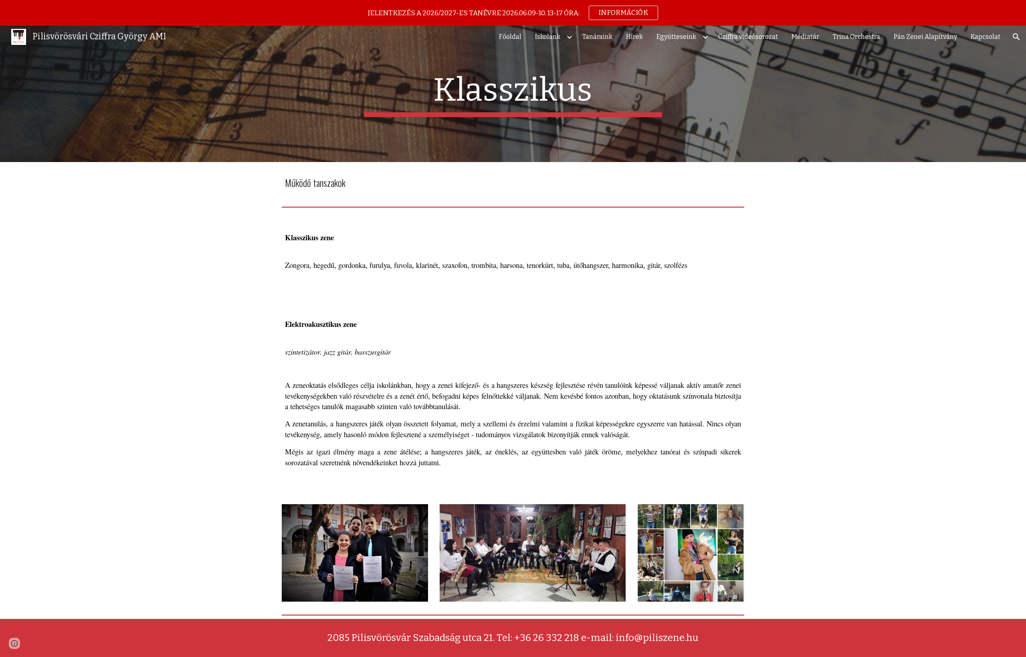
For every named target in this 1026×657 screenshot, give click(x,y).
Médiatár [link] (805, 37)
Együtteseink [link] (676, 37)
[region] (513, 13)
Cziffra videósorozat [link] (748, 37)
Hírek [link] (634, 37)
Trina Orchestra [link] (856, 37)
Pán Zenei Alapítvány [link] (925, 37)
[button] (1016, 37)
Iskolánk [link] (547, 37)
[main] (513, 93)
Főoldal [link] (510, 37)
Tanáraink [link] (597, 37)
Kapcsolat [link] (985, 37)
